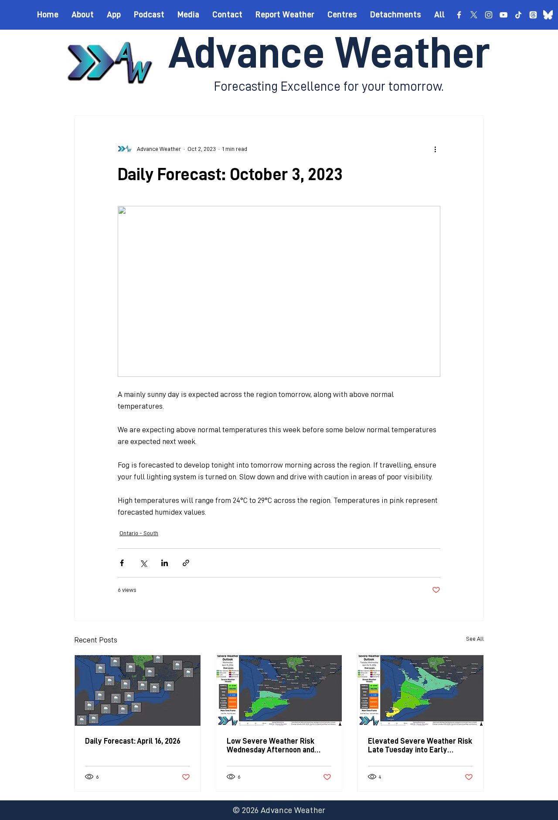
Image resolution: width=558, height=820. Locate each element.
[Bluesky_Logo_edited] (548, 15)
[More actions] (435, 149)
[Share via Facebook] (122, 563)
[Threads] (533, 15)
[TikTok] (518, 15)
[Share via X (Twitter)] (143, 563)
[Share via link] (186, 563)
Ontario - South (138, 533)
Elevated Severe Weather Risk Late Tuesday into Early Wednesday (420, 745)
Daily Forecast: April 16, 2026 (132, 741)
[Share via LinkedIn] (164, 563)
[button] (342, 14)
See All (475, 639)
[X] (474, 15)
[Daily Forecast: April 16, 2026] (138, 690)
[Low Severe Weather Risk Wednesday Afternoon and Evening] (279, 690)
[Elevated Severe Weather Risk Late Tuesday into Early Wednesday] (420, 690)
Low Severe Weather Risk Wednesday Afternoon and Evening (270, 745)
